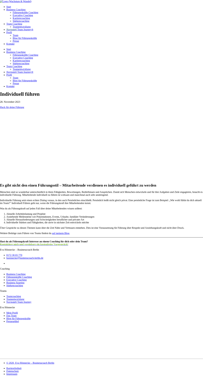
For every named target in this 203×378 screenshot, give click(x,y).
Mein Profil (12, 312)
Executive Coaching (23, 15)
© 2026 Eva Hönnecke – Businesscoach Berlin (30, 363)
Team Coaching (14, 24)
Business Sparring (15, 282)
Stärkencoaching (21, 21)
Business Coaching (16, 9)
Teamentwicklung (22, 26)
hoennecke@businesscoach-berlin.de (24, 258)
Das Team (11, 315)
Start (8, 6)
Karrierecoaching (21, 18)
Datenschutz (12, 371)
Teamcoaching (13, 296)
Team (15, 35)
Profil (9, 32)
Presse (16, 41)
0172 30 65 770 (14, 255)
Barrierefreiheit (13, 368)
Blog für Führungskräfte (25, 38)
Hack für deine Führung (12, 107)
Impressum (11, 374)
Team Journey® (19, 29)
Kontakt (10, 43)
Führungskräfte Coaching (25, 12)
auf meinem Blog (60, 233)
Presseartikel (12, 321)
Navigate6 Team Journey (18, 302)
